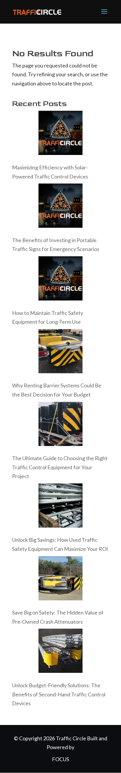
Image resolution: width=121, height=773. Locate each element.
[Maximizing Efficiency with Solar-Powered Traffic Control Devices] (60, 134)
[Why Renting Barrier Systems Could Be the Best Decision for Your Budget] (60, 352)
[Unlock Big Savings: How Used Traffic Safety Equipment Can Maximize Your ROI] (60, 506)
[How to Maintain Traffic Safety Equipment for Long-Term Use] (60, 279)
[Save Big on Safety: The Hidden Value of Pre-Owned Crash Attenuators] (60, 579)
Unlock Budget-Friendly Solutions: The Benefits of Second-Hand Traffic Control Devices (58, 694)
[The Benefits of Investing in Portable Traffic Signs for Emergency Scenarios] (60, 207)
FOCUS (60, 759)
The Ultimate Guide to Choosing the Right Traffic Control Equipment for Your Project (59, 467)
